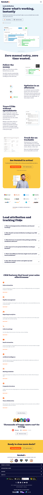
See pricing (8, 19)
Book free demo (19, 19)
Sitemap (25, 486)
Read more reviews (22, 433)
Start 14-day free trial (15, 166)
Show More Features (21, 413)
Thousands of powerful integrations (21, 207)
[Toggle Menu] (41, 2)
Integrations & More (6, 468)
